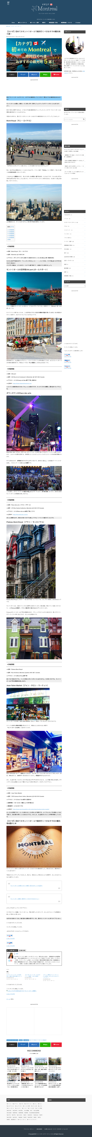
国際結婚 (21, 1112)
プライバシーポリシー (29, 1129)
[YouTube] (11, 961)
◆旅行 (43, 22)
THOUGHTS (68, 214)
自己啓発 (9, 1117)
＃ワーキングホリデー (32, 1119)
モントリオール (39, 1040)
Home (13, 22)
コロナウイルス (11, 1106)
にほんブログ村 (10, 938)
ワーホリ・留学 (69, 241)
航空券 (21, 1117)
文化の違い (67, 249)
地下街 (9, 1115)
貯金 (40, 1117)
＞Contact (77, 22)
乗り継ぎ (9, 1110)
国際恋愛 (15, 1112)
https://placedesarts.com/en (20, 514)
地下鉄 (14, 1115)
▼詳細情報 (10, 230)
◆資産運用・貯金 (53, 22)
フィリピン (67, 233)
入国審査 (27, 1110)
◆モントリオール (22, 22)
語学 (66, 272)
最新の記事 (22, 950)
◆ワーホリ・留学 (34, 22)
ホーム (8, 999)
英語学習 (30, 1117)
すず (17, 954)
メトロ (40, 1106)
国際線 (27, 1112)
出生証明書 (37, 1110)
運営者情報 (39, 1129)
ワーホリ (25, 1108)
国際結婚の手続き (69, 245)
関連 (9, 239)
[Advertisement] (34, 87)
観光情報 (26, 1040)
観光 (45, 1040)
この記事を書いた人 (12, 950)
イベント (67, 218)
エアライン (16, 1103)
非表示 (12, 226)
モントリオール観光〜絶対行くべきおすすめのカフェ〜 (24, 898)
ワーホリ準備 (39, 1108)
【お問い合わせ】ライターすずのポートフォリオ (56, 1129)
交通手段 (15, 1110)
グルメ (66, 226)
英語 (66, 264)
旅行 (21, 1040)
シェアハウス (19, 1106)
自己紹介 (15, 1117)
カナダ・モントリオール (13, 1040)
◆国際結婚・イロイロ (66, 22)
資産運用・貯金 (68, 275)
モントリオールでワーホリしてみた (45, 1134)
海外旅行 (30, 1115)
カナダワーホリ (29, 1103)
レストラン (18, 1108)
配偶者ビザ (14, 1119)
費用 (9, 1119)
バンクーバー (68, 230)
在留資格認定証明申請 (35, 1112)
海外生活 (36, 1115)
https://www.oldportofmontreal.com (22, 383)
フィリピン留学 (27, 1106)
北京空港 (9, 1112)
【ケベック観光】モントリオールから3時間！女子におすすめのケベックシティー (51, 976)
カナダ (32, 1040)
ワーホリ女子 (31, 1108)
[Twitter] (9, 961)
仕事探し (21, 1110)
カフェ (35, 1103)
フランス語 (67, 237)
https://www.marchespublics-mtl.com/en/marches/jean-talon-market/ (31, 809)
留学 (41, 1115)
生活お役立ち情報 (69, 256)
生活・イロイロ (69, 260)
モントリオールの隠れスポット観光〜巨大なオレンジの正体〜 (26, 885)
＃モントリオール (22, 1119)
